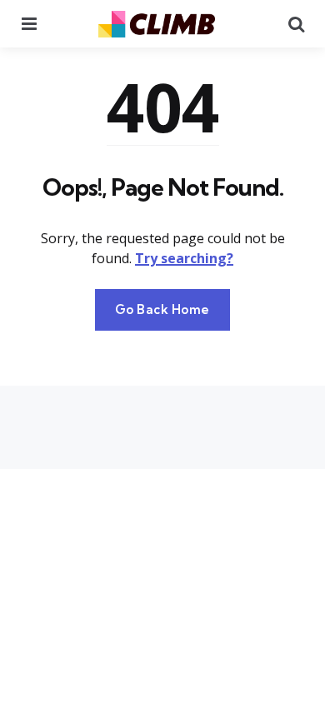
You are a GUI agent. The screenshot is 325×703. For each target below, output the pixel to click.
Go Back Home (162, 309)
